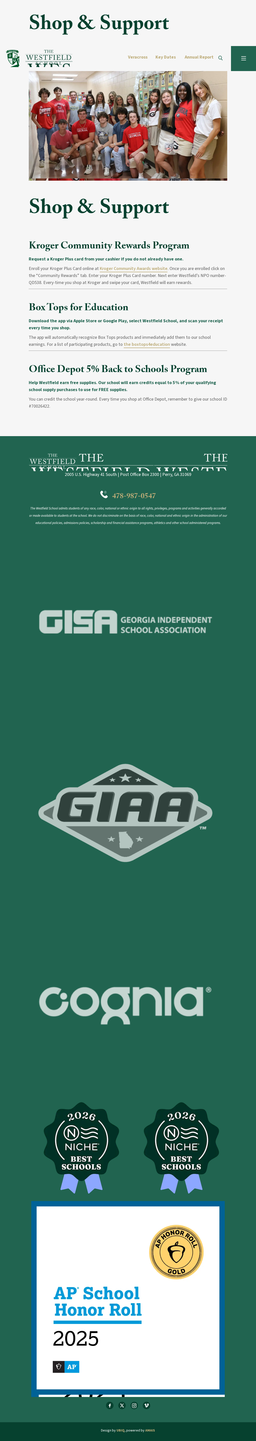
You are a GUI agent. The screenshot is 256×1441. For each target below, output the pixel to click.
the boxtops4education (147, 344)
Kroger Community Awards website (134, 268)
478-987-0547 (134, 497)
